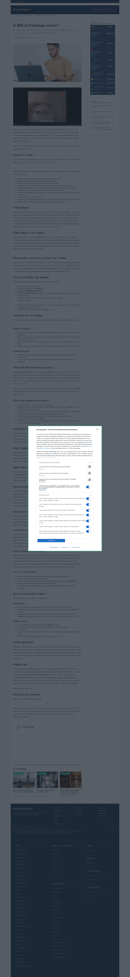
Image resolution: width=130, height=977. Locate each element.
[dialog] (65, 488)
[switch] (88, 466)
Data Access (65, 547)
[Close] (98, 430)
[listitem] (65, 462)
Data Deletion (54, 547)
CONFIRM (51, 540)
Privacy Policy (76, 547)
